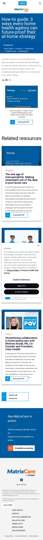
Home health (8, 49)
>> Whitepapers (22, 51)
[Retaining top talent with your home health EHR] (21, 241)
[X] (9, 80)
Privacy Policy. (13, 270)
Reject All (21, 286)
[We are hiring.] (21, 480)
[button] (15, 396)
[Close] (38, 245)
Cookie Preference (21, 280)
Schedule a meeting (24, 448)
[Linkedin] (3, 80)
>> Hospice (18, 49)
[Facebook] (6, 80)
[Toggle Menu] (4, 3)
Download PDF (23, 122)
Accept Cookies (21, 292)
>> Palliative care (10, 51)
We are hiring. (21, 484)
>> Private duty (28, 49)
